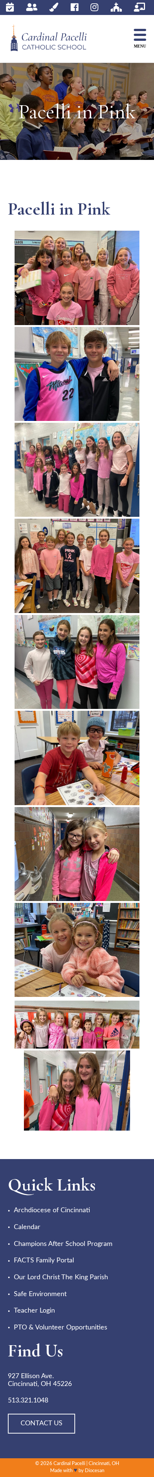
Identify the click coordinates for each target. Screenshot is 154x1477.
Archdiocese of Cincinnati (52, 1210)
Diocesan (94, 1470)
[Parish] (116, 7)
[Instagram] (94, 7)
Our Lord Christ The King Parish (61, 1277)
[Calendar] (10, 7)
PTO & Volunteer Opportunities (60, 1327)
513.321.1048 (28, 1400)
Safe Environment (40, 1294)
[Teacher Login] (139, 7)
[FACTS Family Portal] (31, 7)
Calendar (27, 1227)
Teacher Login (34, 1310)
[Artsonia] (53, 7)
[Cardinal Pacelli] (54, 38)
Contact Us (41, 1423)
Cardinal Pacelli (69, 1463)
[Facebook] (74, 7)
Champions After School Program (63, 1244)
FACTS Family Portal (44, 1260)
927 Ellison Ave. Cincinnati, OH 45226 (40, 1380)
